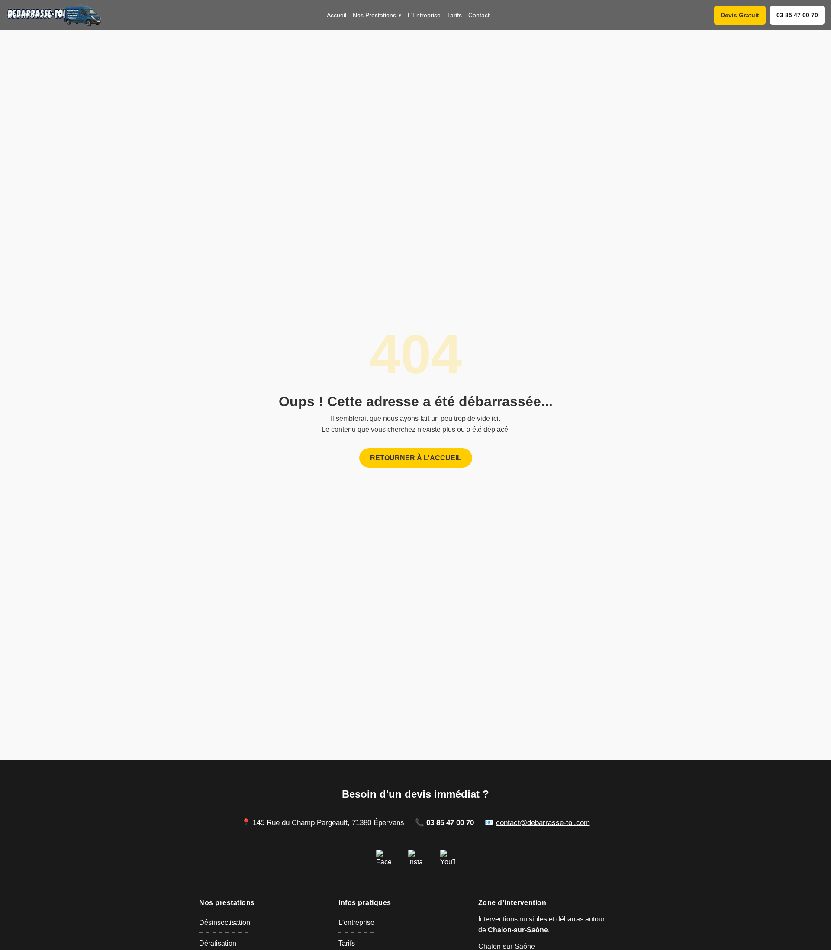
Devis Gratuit (740, 15)
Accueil (336, 15)
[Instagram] (415, 857)
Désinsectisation (224, 922)
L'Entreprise (424, 15)
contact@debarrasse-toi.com (543, 822)
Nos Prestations (377, 15)
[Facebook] (383, 857)
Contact (479, 15)
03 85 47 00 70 (797, 15)
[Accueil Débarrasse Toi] (54, 15)
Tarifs (454, 15)
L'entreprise (356, 922)
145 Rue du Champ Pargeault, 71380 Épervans (328, 822)
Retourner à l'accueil (415, 458)
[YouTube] (447, 857)
